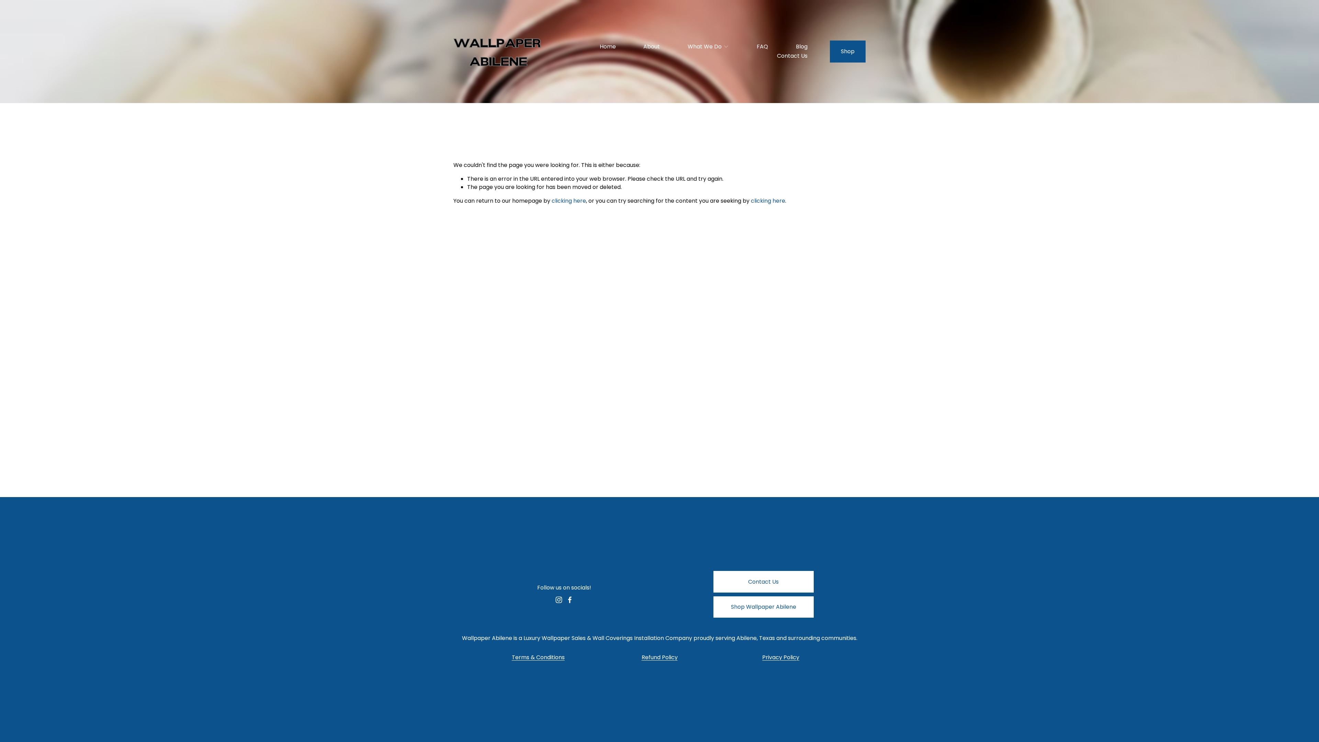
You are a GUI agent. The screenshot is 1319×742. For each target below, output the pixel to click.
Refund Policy (660, 657)
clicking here (569, 201)
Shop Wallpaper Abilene (763, 607)
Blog (802, 46)
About (651, 46)
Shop (848, 51)
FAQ (762, 46)
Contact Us (792, 56)
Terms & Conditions (538, 657)
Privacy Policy (780, 657)
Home (608, 46)
